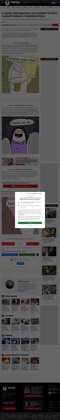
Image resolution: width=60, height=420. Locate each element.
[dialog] (30, 210)
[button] (30, 208)
